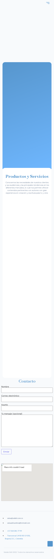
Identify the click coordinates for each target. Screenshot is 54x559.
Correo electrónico (10, 396)
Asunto (4, 405)
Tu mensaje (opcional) (11, 414)
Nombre (5, 387)
